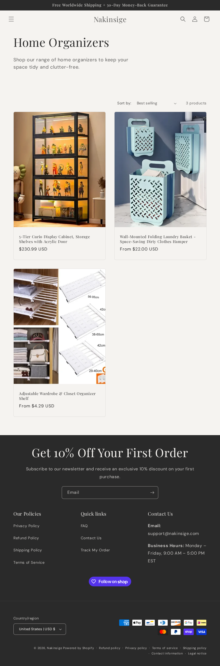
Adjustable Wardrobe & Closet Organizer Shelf (57, 396)
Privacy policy (136, 648)
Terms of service (165, 648)
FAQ (84, 525)
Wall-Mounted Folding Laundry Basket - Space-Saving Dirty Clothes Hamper (158, 239)
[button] (11, 19)
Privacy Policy (26, 525)
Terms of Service (29, 562)
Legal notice (197, 653)
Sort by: (124, 103)
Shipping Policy (27, 550)
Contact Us (91, 537)
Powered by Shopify (78, 648)
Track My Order (95, 550)
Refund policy (109, 648)
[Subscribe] (152, 492)
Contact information (167, 653)
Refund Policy (26, 537)
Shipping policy (195, 648)
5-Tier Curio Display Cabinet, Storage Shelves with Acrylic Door (54, 239)
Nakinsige (54, 648)
